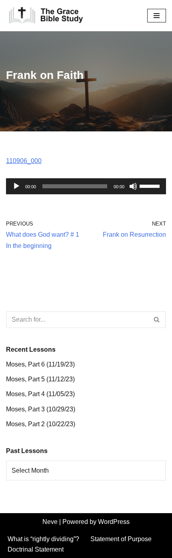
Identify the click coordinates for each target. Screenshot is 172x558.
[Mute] (133, 186)
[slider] (151, 185)
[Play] (16, 186)
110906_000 (24, 160)
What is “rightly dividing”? (43, 539)
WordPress (114, 521)
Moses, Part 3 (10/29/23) (40, 409)
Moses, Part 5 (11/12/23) (40, 379)
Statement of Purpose (121, 539)
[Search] (157, 319)
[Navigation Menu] (156, 15)
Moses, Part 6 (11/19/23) (40, 364)
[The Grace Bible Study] (46, 16)
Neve (50, 521)
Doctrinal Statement (36, 549)
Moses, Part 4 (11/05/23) (40, 394)
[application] (86, 186)
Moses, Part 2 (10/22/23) (40, 424)
